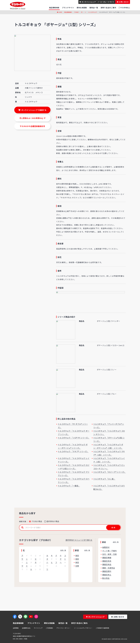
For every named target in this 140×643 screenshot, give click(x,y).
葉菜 (77, 555)
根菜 (77, 559)
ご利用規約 (49, 628)
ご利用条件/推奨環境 (102, 628)
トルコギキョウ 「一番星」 (69, 485)
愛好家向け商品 (52, 521)
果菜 (77, 562)
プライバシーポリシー (63, 628)
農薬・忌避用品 (108, 568)
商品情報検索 (68, 12)
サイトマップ (38, 628)
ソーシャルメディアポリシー (83, 628)
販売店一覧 (63, 623)
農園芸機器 (106, 557)
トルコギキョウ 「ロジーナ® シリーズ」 (109, 472)
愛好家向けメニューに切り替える (79, 540)
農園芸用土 (106, 574)
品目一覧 (63, 550)
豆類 (77, 566)
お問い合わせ (119, 617)
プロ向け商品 (36, 521)
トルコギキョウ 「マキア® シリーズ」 (73, 451)
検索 (113, 527)
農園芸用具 (106, 561)
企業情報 (16, 628)
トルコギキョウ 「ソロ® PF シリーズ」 (74, 437)
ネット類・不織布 (109, 550)
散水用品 (106, 578)
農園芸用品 (106, 564)
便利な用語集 (49, 623)
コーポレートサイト (107, 2)
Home (60, 12)
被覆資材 (106, 547)
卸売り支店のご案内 (79, 623)
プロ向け (76, 12)
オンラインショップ (89, 2)
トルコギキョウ (92, 12)
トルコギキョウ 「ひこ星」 (104, 479)
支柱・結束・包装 (109, 554)
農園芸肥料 (106, 571)
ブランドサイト (33, 623)
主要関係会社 (26, 628)
